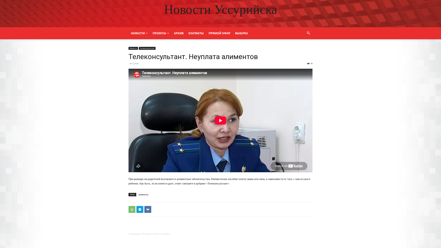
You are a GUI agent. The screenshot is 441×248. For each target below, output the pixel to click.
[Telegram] (139, 209)
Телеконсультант (147, 48)
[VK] (147, 209)
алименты (143, 194)
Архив (179, 33)
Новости (138, 33)
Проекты (159, 33)
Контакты (196, 33)
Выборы (241, 33)
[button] (308, 33)
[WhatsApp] (132, 209)
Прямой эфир (219, 33)
